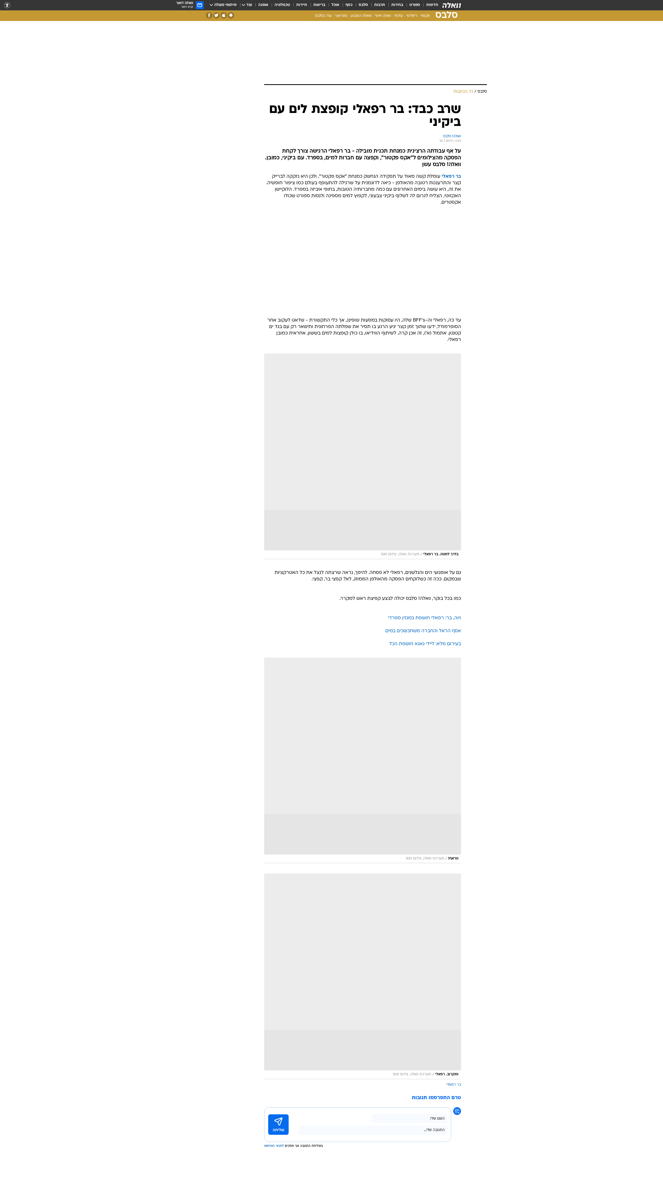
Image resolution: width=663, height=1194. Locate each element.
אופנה (263, 5)
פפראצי (341, 16)
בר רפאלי (453, 1084)
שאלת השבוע (361, 16)
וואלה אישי (383, 16)
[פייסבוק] (209, 15)
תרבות (379, 5)
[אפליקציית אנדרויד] (231, 15)
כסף (348, 5)
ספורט (414, 5)
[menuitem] (429, 5)
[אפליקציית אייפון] (223, 15)
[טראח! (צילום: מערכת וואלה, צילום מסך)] (362, 760)
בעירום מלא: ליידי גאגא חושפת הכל (425, 644)
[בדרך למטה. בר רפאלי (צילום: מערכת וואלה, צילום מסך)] (362, 456)
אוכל (335, 5)
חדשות (432, 5)
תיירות (301, 5)
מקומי (425, 16)
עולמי (398, 16)
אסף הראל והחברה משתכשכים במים (423, 631)
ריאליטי (411, 16)
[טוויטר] (216, 15)
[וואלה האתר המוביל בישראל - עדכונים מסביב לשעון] (451, 5)
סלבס (363, 5)
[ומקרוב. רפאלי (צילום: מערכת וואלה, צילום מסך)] (362, 976)
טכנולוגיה (282, 5)
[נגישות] (7, 5)
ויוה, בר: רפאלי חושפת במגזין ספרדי (424, 618)
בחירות (397, 5)
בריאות (319, 5)
